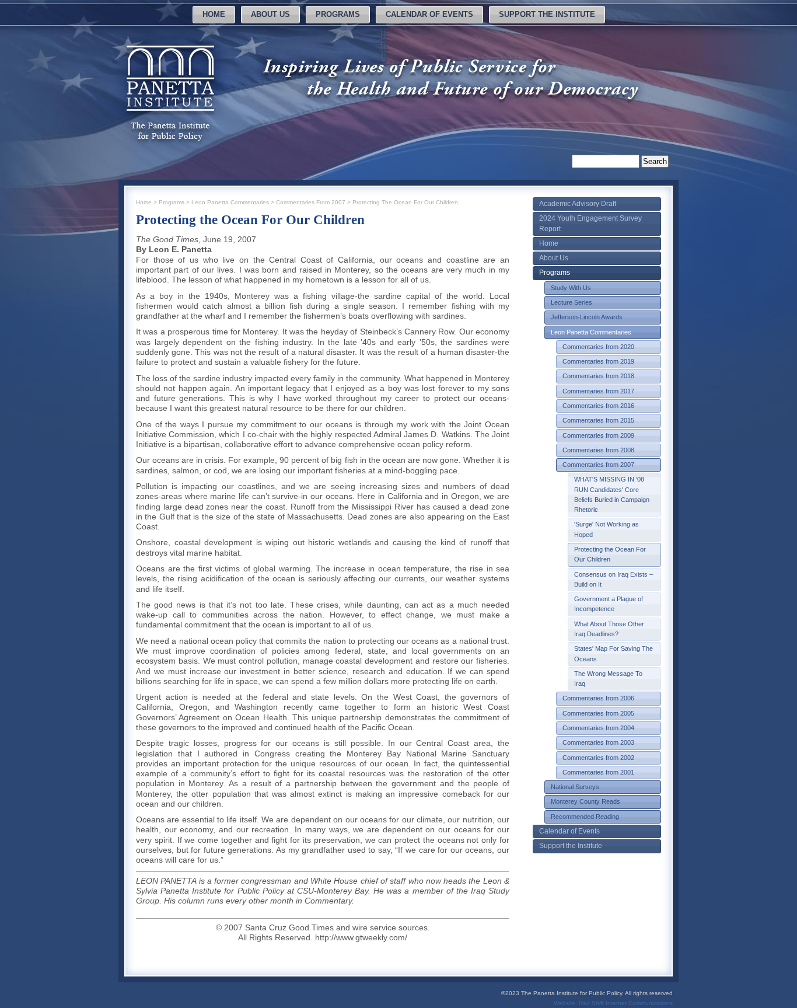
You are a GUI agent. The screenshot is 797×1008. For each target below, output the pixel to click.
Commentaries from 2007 (598, 464)
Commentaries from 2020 (598, 346)
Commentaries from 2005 (598, 713)
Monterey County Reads (585, 801)
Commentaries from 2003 (598, 742)
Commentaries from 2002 (598, 757)
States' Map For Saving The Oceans (613, 653)
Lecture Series (571, 302)
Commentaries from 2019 (598, 361)
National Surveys (575, 786)
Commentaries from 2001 (598, 772)
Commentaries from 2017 (598, 391)
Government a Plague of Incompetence (608, 603)
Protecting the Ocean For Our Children (610, 554)
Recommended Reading (585, 816)
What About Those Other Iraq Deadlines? (609, 628)
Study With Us (571, 287)
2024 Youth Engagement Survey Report (590, 223)
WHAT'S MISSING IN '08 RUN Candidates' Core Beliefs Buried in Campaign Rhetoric (611, 494)
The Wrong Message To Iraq (608, 678)
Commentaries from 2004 (598, 727)
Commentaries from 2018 (598, 375)
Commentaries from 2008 (598, 450)
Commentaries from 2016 (598, 405)
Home (213, 14)
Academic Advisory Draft (577, 204)
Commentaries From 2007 (310, 202)
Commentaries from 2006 (598, 698)
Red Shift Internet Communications (626, 1003)
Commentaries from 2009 (598, 435)
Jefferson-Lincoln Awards (587, 316)
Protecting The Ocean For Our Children (405, 202)
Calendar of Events (429, 14)
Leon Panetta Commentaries (591, 332)
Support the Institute (547, 14)
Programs (338, 14)
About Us (270, 14)
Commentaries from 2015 (598, 420)
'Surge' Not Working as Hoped (606, 529)
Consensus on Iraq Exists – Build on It (613, 579)
